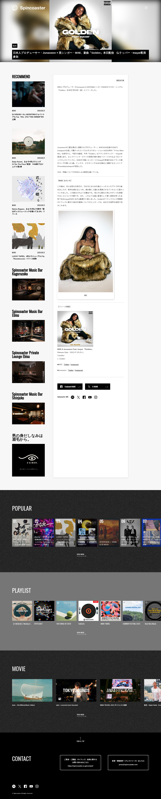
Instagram (75, 365)
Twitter (66, 365)
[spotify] (73, 399)
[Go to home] (28, 7)
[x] (78, 399)
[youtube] (90, 399)
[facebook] (84, 399)
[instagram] (96, 399)
